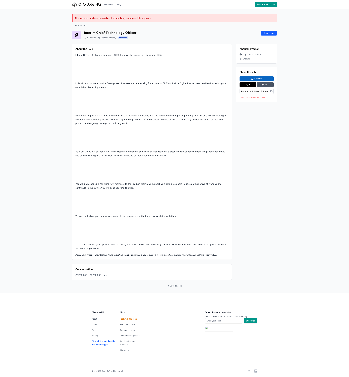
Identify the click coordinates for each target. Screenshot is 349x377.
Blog (119, 4)
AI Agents (124, 350)
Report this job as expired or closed (253, 97)
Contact (95, 324)
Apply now (269, 33)
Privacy (95, 335)
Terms (94, 330)
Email (267, 84)
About (94, 319)
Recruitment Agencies (129, 335)
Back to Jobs (80, 25)
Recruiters (108, 4)
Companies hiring (127, 330)
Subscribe (250, 321)
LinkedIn (258, 78)
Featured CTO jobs (128, 319)
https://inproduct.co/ (252, 54)
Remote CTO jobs (128, 324)
